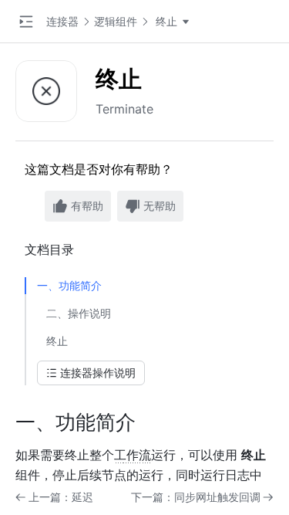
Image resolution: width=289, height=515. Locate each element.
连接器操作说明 (98, 372)
